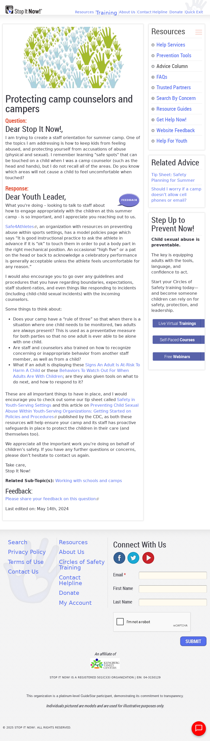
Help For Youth (171, 140)
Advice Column (172, 66)
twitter (133, 557)
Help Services (170, 44)
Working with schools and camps (88, 480)
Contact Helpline (152, 12)
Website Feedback (175, 130)
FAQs (161, 76)
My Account (75, 603)
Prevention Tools (173, 55)
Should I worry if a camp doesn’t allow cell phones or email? (176, 195)
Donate (176, 12)
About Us (127, 12)
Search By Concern (176, 97)
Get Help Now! (171, 119)
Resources (84, 12)
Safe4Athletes (21, 226)
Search (17, 542)
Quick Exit (194, 12)
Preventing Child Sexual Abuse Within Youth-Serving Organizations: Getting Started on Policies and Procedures (72, 411)
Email (119, 574)
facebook (119, 557)
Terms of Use (26, 562)
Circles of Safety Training (82, 565)
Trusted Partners (173, 87)
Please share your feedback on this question (52, 498)
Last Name (122, 602)
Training (106, 13)
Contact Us (23, 571)
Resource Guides (174, 108)
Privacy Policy (27, 552)
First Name (123, 588)
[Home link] (23, 10)
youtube (147, 557)
